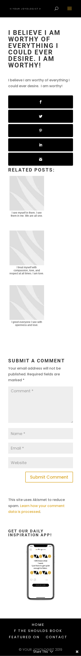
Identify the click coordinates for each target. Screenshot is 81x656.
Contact (56, 637)
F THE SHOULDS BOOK (38, 630)
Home (38, 624)
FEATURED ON (24, 637)
